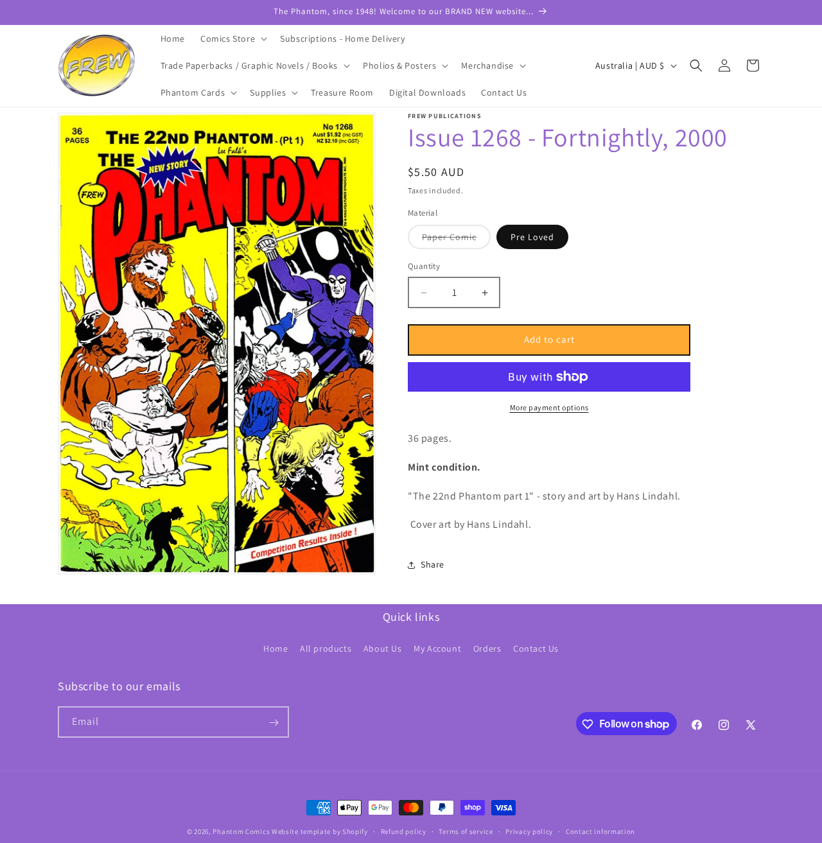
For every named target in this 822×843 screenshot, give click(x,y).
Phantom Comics (241, 831)
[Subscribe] (273, 722)
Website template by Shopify (320, 831)
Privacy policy (529, 830)
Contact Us (536, 648)
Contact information (600, 830)
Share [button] (432, 564)
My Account (437, 648)
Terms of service (466, 830)
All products (325, 648)
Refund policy (403, 830)
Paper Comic (456, 240)
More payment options (549, 407)
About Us (382, 648)
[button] (232, 38)
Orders (487, 648)
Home (275, 648)
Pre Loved (532, 237)
